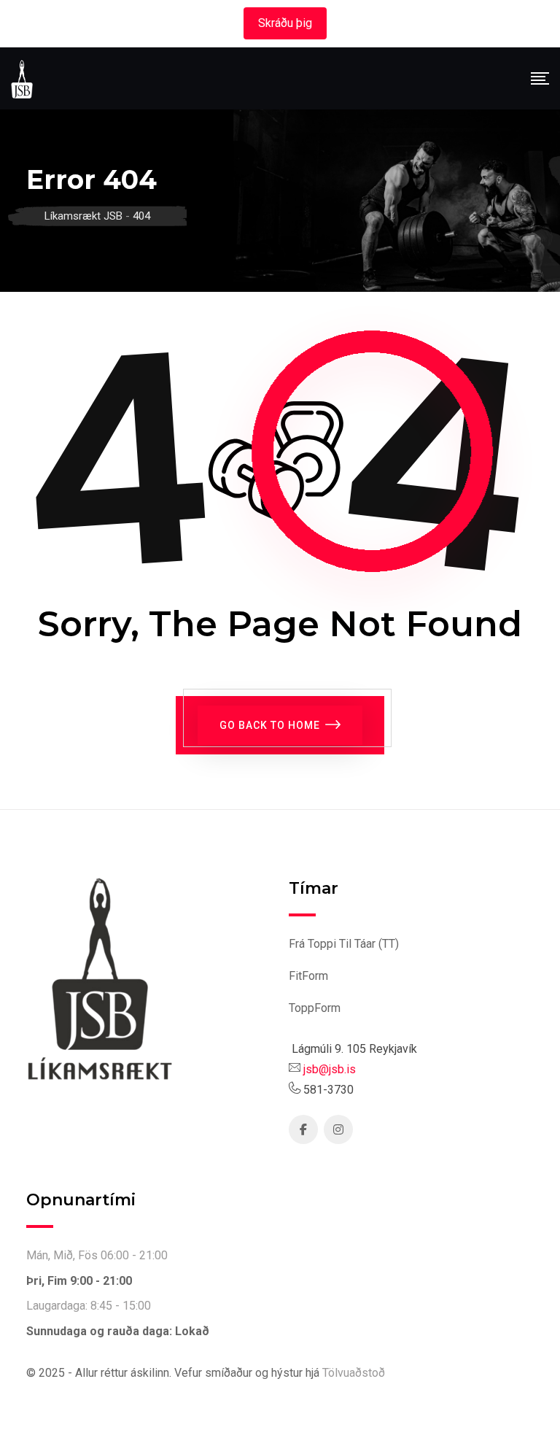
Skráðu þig (285, 23)
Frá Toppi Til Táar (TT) (344, 944)
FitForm (308, 976)
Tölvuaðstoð (353, 1373)
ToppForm (315, 1008)
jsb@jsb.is (329, 1069)
